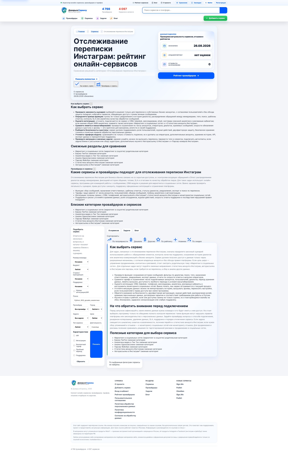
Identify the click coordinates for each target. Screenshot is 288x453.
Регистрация (221, 3)
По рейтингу (166, 241)
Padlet (179, 388)
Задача (76, 314)
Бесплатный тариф (81, 345)
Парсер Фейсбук (82, 160)
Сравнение (183, 3)
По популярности (120, 241)
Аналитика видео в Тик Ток (87, 156)
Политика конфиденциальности (125, 411)
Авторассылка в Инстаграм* (88, 165)
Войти (210, 3)
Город (92, 305)
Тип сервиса (78, 323)
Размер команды (79, 258)
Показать (96, 344)
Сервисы (89, 18)
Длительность (95, 323)
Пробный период (80, 350)
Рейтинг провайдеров (125, 394)
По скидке (197, 241)
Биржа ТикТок (81, 153)
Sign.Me (180, 384)
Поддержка (77, 282)
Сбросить (81, 361)
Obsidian (180, 391)
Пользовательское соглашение (123, 399)
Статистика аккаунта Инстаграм (90, 162)
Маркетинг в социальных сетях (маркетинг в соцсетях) (100, 151)
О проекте (167, 3)
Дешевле (138, 241)
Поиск (75, 296)
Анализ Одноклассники (85, 158)
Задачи (103, 18)
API (77, 335)
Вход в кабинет (122, 391)
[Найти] (223, 10)
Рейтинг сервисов (141, 3)
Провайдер (77, 305)
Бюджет (76, 265)
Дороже (151, 241)
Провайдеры (71, 18)
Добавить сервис (217, 18)
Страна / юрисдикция (78, 274)
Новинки (182, 241)
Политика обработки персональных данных (125, 405)
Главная (81, 31)
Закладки (197, 3)
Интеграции (81, 340)
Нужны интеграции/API (82, 291)
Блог (155, 3)
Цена (92, 314)
